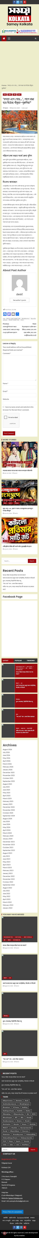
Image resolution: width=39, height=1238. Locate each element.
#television (6, 1134)
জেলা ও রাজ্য (15, 1220)
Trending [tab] (31, 660)
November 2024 (9, 810)
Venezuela (18, 500)
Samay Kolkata (20, 24)
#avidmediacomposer (9, 1104)
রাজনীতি (5, 465)
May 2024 (6, 827)
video (11, 1144)
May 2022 (6, 896)
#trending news (18, 1134)
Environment (8, 500)
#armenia (19, 1100)
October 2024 (8, 813)
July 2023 (6, 856)
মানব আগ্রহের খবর (19, 669)
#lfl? (16, 1117)
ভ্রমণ (19, 94)
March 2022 (7, 902)
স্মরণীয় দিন (26, 1223)
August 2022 (7, 888)
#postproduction (25, 1128)
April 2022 (6, 899)
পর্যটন (14, 94)
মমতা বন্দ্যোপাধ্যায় (28, 462)
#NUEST (5, 1128)
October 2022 (8, 882)
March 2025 (7, 798)
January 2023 (7, 873)
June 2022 (6, 893)
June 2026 (6, 755)
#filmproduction (19, 1114)
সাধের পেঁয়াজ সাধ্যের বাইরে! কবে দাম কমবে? (14, 575)
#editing (24, 1107)
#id (28, 1114)
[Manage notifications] (4, 1233)
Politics (6, 462)
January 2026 (7, 770)
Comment (7, 353)
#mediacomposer (8, 1121)
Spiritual (15, 462)
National (29, 666)
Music (11, 1141)
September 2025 (9, 781)
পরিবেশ (9, 94)
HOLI (22, 320)
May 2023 (6, 862)
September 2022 (9, 885)
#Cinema (16, 1107)
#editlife (20, 1111)
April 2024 (6, 830)
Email (5, 391)
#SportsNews (14, 1131)
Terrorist (26, 1141)
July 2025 (6, 787)
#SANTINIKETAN (14, 320)
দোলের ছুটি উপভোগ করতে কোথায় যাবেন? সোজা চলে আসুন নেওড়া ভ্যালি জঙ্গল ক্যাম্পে (11, 328)
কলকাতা (32, 1218)
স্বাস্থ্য (33, 1220)
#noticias (33, 1124)
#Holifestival (25, 318)
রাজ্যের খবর (23, 728)
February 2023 (8, 870)
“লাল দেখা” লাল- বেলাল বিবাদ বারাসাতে (13, 583)
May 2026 (6, 758)
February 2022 (8, 905)
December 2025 (8, 772)
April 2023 (6, 865)
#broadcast (6, 1107)
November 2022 (9, 879)
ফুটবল (17, 714)
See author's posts (19, 300)
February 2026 (8, 767)
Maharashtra (20, 666)
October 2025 (8, 778)
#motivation (7, 1124)
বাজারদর (30, 668)
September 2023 (9, 850)
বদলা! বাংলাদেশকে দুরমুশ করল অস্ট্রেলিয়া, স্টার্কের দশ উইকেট (19, 578)
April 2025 (6, 795)
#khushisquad (7, 1117)
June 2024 (6, 824)
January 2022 (7, 908)
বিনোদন (12, 1223)
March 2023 (7, 867)
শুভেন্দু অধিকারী (11, 465)
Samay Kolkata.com (15, 1198)
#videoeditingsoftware (10, 1138)
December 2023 (8, 842)
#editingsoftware (8, 1111)
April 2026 (6, 761)
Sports (18, 1141)
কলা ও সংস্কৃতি (6, 1220)
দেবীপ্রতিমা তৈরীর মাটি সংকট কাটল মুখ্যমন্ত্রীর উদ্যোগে (17, 546)
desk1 (6, 108)
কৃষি (26, 668)
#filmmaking (6, 1114)
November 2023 (9, 844)
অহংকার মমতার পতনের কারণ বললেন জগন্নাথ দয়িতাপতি (17, 470)
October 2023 (8, 847)
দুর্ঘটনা (32, 500)
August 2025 (7, 784)
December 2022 (8, 876)
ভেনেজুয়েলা (17, 503)
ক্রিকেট (17, 683)
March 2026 (7, 764)
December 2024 (8, 807)
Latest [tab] (5, 660)
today (4, 1144)
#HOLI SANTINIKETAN (13, 318)
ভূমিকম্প (10, 503)
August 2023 (7, 853)
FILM (4, 1141)
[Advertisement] (19, 63)
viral (17, 1144)
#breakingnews (25, 1104)
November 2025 (9, 775)
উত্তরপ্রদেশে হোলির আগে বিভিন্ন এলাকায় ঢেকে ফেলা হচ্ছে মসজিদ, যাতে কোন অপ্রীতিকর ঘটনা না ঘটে (29, 329)
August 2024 (7, 818)
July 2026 (6, 752)
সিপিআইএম (18, 699)
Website (6, 399)
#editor (28, 1111)
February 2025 (8, 801)
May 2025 (6, 793)
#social (5, 1131)
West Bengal (20, 668)
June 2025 (6, 790)
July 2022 (6, 891)
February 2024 (8, 836)
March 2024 (7, 833)
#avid (26, 1100)
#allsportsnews (8, 1100)
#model (27, 1121)
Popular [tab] (18, 660)
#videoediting (30, 1134)
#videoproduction (26, 1138)
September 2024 (9, 816)
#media (29, 1117)
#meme (19, 1121)
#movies (16, 1124)
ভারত (21, 1220)
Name (5, 383)
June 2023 (6, 859)
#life (22, 1117)
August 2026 (7, 749)
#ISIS (34, 1114)
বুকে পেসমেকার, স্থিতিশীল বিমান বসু (12, 581)
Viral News (25, 1144)
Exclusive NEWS (23, 1218)
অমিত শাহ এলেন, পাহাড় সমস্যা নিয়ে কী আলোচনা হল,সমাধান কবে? (19, 1093)
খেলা (21, 683)
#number (14, 1128)
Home (4, 85)
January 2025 (7, 804)
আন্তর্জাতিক (26, 500)
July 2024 (6, 821)
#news (24, 1124)
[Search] (35, 38)
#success (25, 1131)
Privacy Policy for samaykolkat (12, 1212)
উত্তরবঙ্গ (17, 728)
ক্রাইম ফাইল (12, 1218)
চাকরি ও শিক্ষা (18, 1223)
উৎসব (5, 94)
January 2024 (7, 839)
